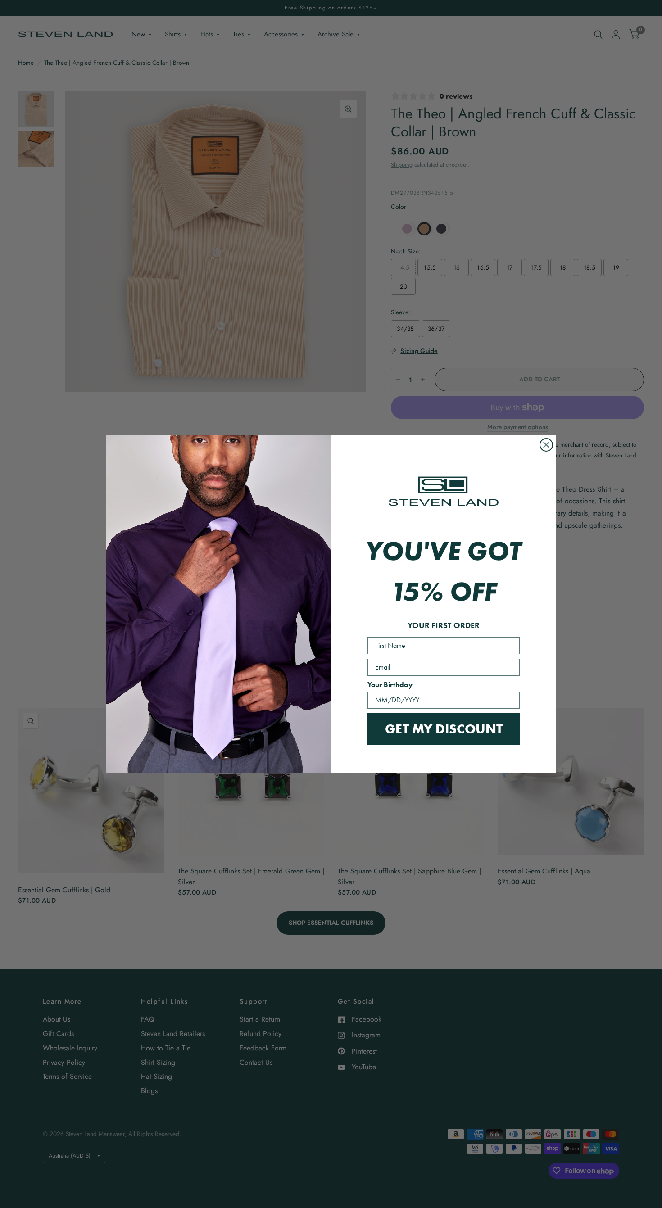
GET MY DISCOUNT (444, 728)
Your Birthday (390, 684)
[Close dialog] (546, 445)
